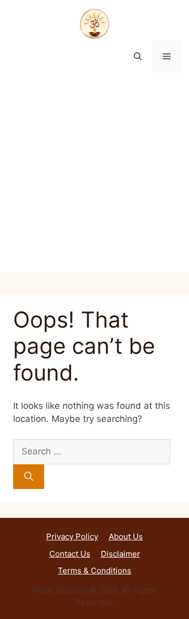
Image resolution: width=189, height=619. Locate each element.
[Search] (28, 477)
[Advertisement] (94, 178)
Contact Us (69, 554)
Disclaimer (120, 554)
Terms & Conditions (94, 570)
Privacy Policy (72, 536)
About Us (126, 536)
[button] (137, 56)
